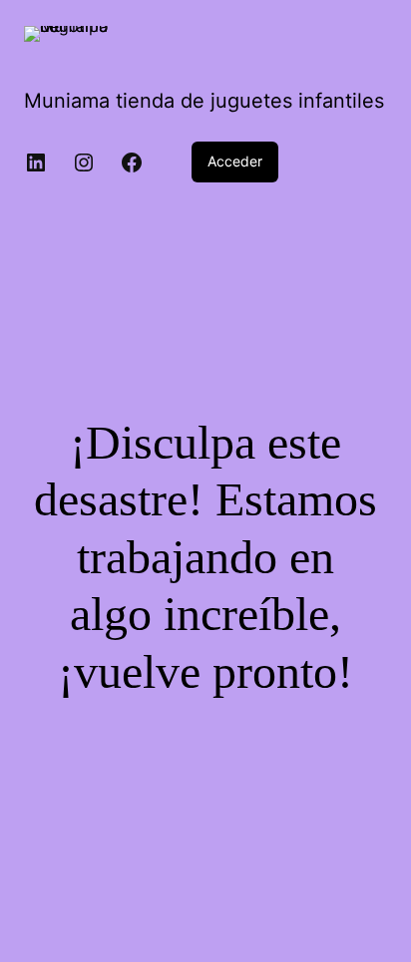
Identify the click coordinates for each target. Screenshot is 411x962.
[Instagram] (84, 162)
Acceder (234, 161)
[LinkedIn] (36, 162)
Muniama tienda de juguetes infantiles (204, 101)
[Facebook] (132, 162)
